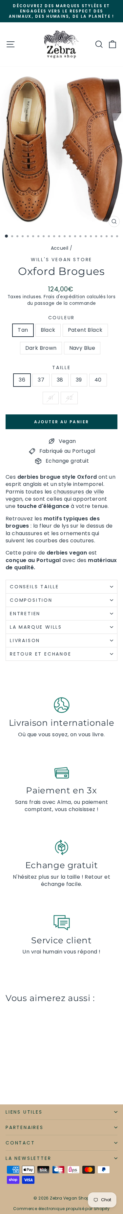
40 (98, 380)
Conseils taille (34, 586)
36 (22, 380)
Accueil (60, 248)
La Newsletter (28, 1158)
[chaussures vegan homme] (52, 491)
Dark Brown (41, 348)
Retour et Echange (41, 654)
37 (41, 380)
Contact (20, 1143)
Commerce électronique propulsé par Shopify (61, 1208)
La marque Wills (36, 627)
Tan (23, 330)
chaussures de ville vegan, (55, 495)
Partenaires (25, 1127)
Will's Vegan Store (61, 259)
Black (48, 330)
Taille (61, 368)
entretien (25, 613)
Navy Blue (82, 348)
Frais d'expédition (64, 297)
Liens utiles (24, 1112)
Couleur (61, 318)
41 (50, 398)
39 (79, 380)
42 (69, 398)
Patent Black (85, 330)
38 (60, 380)
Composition (31, 600)
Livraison (25, 640)
